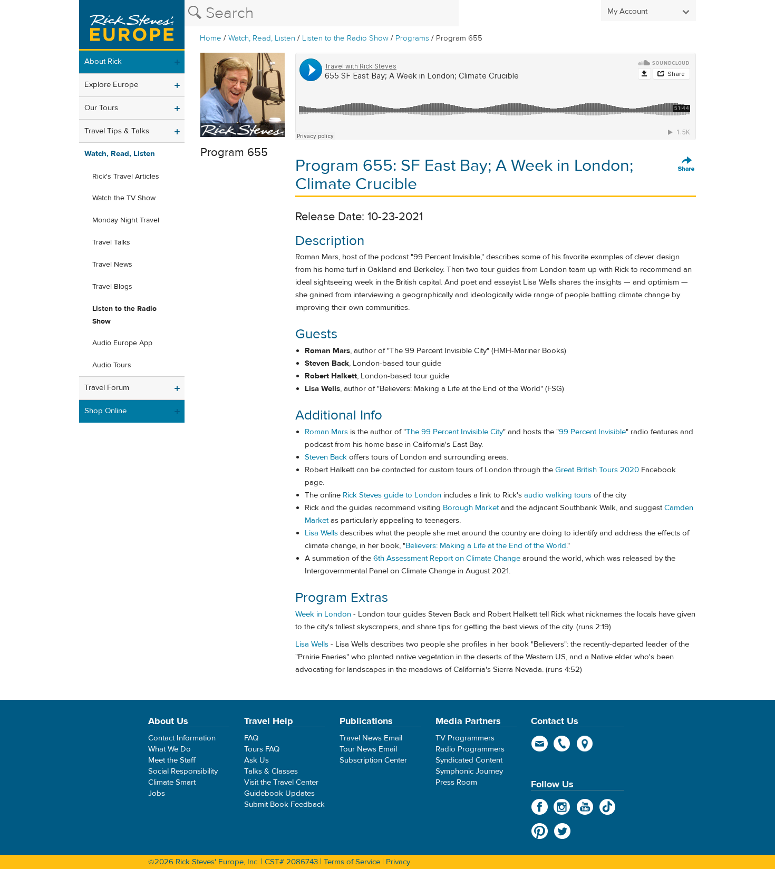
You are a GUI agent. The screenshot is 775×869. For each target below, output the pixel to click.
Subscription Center (373, 760)
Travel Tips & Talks (116, 131)
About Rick (103, 61)
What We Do (169, 749)
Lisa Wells (321, 533)
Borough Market (471, 508)
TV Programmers (465, 738)
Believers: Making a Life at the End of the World (485, 546)
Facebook (539, 806)
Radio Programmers (470, 749)
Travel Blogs (112, 286)
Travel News (112, 264)
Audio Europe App (122, 343)
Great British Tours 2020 (597, 470)
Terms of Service (352, 862)
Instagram (562, 806)
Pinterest (539, 831)
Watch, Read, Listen (261, 38)
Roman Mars (326, 432)
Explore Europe (111, 85)
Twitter (562, 831)
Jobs (156, 793)
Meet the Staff (172, 760)
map (585, 743)
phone (562, 743)
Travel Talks (111, 242)
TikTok (607, 806)
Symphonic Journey (469, 771)
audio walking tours (558, 495)
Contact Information (182, 738)
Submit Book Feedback (284, 804)
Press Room (456, 782)
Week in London (324, 614)
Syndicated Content (468, 760)
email (539, 743)
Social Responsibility (183, 771)
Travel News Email (371, 738)
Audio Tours (111, 365)
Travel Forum (106, 388)
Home (210, 38)
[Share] (686, 164)
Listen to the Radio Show (345, 38)
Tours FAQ (261, 749)
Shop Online (105, 411)
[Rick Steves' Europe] (132, 25)
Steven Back (326, 457)
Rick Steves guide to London (392, 495)
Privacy (398, 862)
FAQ (251, 738)
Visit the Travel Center (281, 782)
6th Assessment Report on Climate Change (446, 558)
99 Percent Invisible (592, 432)
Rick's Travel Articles (125, 176)
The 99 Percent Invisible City (454, 432)
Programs (412, 38)
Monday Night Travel (125, 220)
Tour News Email (368, 749)
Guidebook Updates (279, 793)
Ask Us (256, 760)
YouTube (585, 806)
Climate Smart (172, 782)
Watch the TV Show (124, 198)
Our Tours (101, 108)
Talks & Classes (271, 771)
